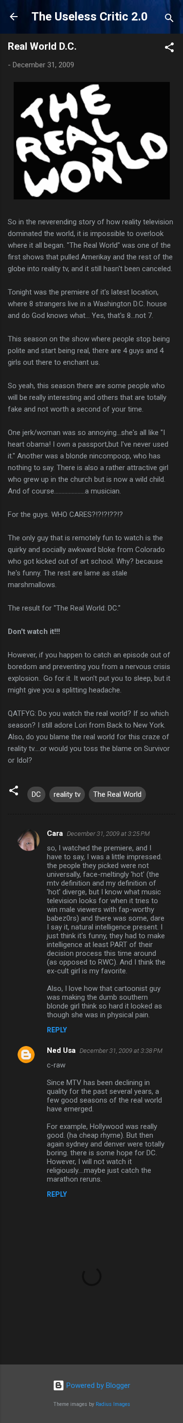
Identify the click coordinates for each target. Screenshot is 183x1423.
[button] (169, 49)
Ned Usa (61, 1050)
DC (36, 794)
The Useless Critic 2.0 (89, 16)
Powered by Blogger (97, 1385)
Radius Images (113, 1404)
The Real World (117, 794)
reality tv (67, 794)
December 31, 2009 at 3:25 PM (108, 833)
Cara (55, 833)
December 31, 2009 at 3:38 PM (121, 1050)
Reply (57, 1030)
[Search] (169, 20)
